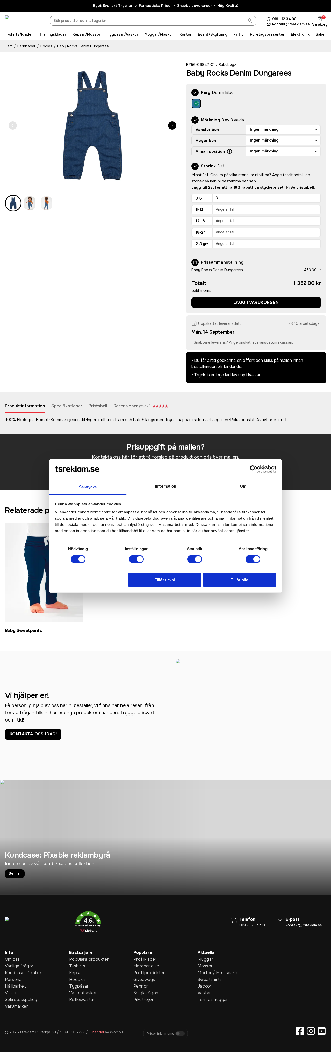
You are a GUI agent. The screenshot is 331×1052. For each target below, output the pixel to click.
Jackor (204, 986)
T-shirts (77, 966)
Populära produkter (77, 959)
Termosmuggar (206, 999)
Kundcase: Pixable (13, 972)
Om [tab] (243, 486)
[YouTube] (321, 1031)
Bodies (46, 46)
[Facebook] (300, 1031)
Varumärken (13, 1006)
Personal (13, 979)
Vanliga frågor (13, 966)
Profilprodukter (141, 972)
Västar (204, 993)
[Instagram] (310, 1031)
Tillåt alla (239, 580)
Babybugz (227, 64)
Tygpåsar (77, 986)
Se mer (15, 873)
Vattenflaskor (77, 993)
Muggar (205, 959)
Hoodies (77, 979)
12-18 (200, 221)
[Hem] (24, 21)
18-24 (201, 232)
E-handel (96, 1032)
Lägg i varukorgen (256, 302)
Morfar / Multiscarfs (206, 972)
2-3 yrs (202, 243)
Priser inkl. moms (160, 1033)
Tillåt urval (165, 580)
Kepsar (76, 972)
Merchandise (141, 966)
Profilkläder (141, 959)
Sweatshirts (206, 979)
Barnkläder (26, 46)
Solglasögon (141, 993)
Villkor (11, 993)
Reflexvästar (77, 999)
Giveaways (141, 979)
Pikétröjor (141, 999)
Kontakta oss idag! (33, 734)
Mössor (205, 966)
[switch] (136, 559)
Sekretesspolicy (13, 999)
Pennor (140, 986)
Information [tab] (165, 486)
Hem (8, 46)
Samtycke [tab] (88, 487)
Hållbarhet (13, 986)
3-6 (199, 198)
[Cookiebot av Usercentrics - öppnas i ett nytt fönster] (253, 469)
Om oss (12, 959)
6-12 (199, 209)
